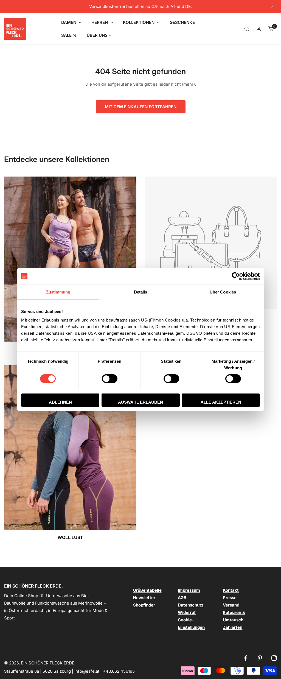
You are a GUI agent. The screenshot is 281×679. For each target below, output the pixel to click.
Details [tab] (140, 292)
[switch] (109, 378)
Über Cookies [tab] (223, 292)
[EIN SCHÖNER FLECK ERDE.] (15, 29)
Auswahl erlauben (140, 402)
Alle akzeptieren (221, 402)
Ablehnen (60, 402)
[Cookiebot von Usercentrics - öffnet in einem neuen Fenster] (236, 276)
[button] (71, 22)
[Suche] (247, 29)
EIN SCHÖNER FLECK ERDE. (48, 663)
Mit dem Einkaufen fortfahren (140, 106)
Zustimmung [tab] (58, 292)
